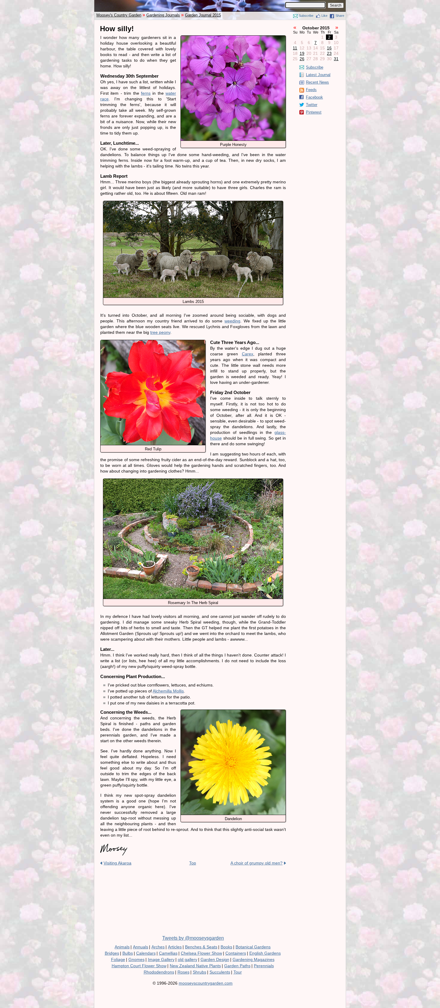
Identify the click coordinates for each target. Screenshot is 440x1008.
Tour (237, 972)
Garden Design (215, 959)
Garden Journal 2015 (203, 15)
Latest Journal (318, 75)
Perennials (264, 965)
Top (192, 863)
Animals (122, 946)
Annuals (140, 946)
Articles (175, 946)
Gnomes (136, 959)
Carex (247, 353)
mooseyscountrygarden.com (206, 983)
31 (336, 58)
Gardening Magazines (253, 959)
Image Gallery (161, 959)
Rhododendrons (159, 972)
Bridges (112, 953)
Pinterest (313, 112)
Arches (158, 946)
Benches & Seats (201, 946)
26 (302, 58)
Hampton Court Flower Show (139, 965)
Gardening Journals (163, 15)
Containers (235, 953)
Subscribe (306, 15)
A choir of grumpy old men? (256, 863)
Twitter (311, 104)
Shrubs (199, 972)
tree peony (160, 332)
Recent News (317, 82)
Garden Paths (237, 965)
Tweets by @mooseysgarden (193, 938)
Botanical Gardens (253, 946)
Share (340, 15)
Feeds (311, 89)
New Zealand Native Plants (195, 965)
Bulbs (127, 953)
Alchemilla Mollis (168, 691)
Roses (183, 972)
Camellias (168, 953)
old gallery (187, 959)
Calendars (146, 953)
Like (324, 15)
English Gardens (265, 953)
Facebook (314, 97)
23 (329, 53)
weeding (232, 321)
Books (226, 946)
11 (295, 48)
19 (302, 53)
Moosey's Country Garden (118, 15)
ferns (146, 93)
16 (329, 48)
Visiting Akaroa (117, 863)
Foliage (118, 959)
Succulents (220, 972)
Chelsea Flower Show (201, 953)
